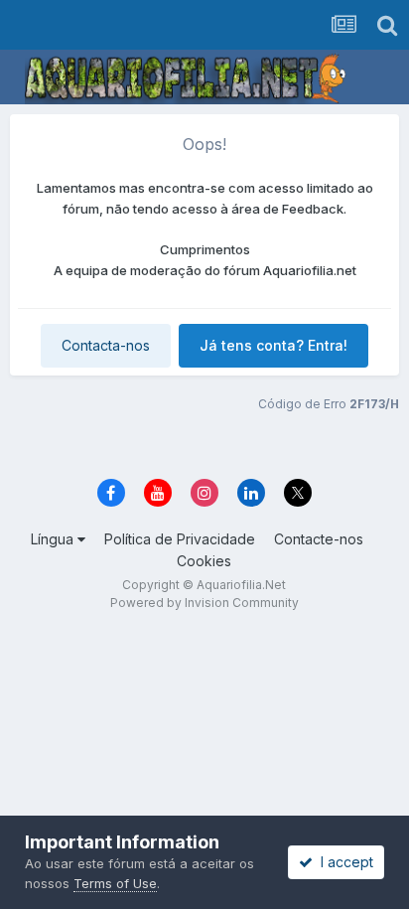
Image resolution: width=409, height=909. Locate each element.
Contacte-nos (318, 538)
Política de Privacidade (179, 538)
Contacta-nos (106, 345)
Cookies (204, 560)
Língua (54, 538)
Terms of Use (115, 883)
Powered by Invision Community (204, 602)
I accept (343, 861)
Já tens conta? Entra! (273, 345)
